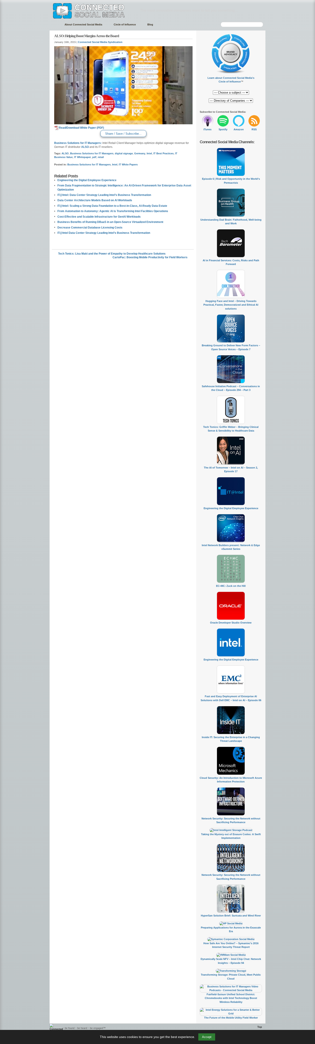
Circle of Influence (125, 24)
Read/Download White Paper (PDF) (81, 127)
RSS (254, 129)
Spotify (223, 129)
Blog (150, 24)
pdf (94, 157)
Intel (149, 153)
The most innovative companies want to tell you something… (189, 10)
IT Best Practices (163, 153)
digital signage (124, 153)
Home (55, 24)
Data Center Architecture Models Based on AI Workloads (94, 200)
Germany (139, 153)
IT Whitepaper (82, 157)
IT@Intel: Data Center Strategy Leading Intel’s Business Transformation (104, 195)
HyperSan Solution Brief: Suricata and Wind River (231, 915)
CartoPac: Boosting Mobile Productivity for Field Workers (150, 257)
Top (259, 1027)
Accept (206, 1037)
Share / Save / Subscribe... (123, 133)
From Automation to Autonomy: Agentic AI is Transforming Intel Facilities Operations (112, 211)
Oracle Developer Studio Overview (231, 622)
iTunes (207, 129)
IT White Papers (128, 164)
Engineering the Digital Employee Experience (86, 180)
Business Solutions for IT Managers (91, 153)
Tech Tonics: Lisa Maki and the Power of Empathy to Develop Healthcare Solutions (112, 253)
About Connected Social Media (83, 24)
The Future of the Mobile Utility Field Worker (231, 1017)
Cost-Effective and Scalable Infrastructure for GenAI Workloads (99, 216)
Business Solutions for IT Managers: (78, 143)
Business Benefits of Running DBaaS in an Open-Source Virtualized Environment (110, 222)
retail (101, 157)
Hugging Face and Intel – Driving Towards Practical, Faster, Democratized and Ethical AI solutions (230, 305)
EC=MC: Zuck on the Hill (231, 585)
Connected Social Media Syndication (100, 42)
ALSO (85, 147)
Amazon (239, 129)
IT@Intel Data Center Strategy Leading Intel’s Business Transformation (103, 232)
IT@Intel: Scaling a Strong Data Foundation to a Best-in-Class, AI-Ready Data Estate (112, 205)
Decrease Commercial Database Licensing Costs (89, 227)
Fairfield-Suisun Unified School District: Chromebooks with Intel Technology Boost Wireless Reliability (231, 998)
